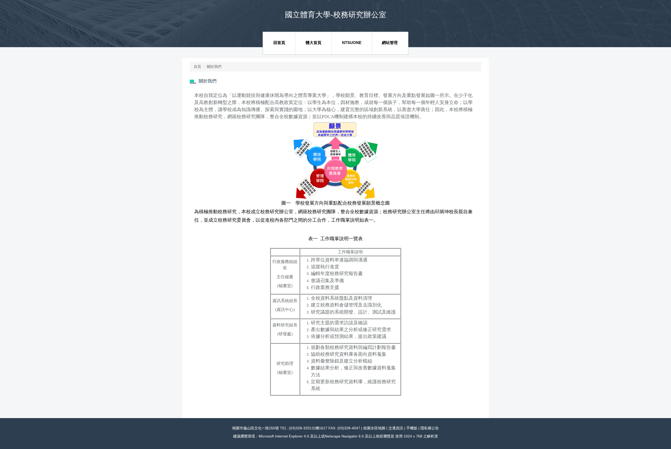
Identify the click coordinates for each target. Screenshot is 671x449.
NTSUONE (351, 42)
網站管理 (390, 42)
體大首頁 (313, 42)
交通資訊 (395, 428)
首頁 (197, 66)
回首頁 (279, 42)
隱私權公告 (429, 428)
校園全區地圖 (374, 428)
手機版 (411, 428)
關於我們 (214, 66)
